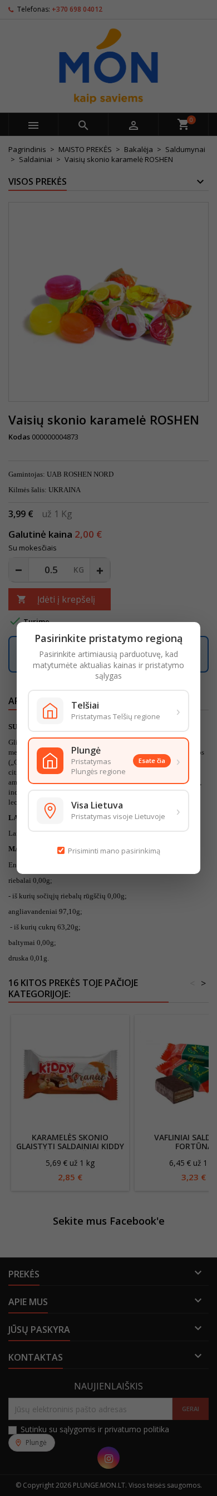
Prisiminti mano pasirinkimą (114, 851)
